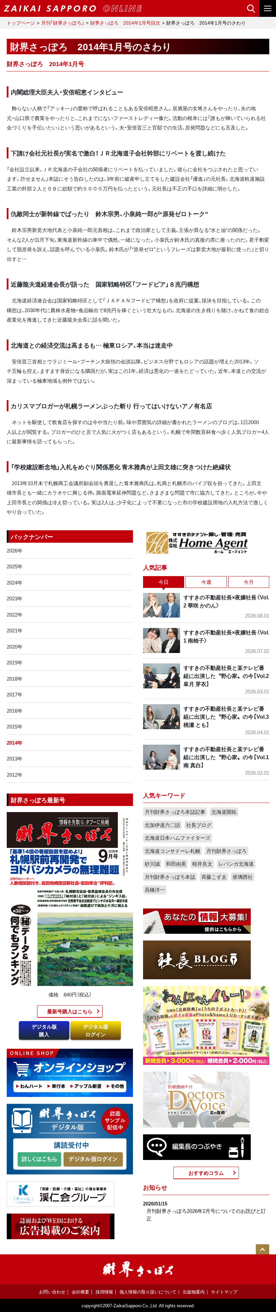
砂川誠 (152, 863)
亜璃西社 (243, 877)
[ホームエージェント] (197, 542)
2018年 (15, 678)
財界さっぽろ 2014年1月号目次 (125, 22)
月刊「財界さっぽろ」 (62, 22)
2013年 (15, 758)
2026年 (15, 550)
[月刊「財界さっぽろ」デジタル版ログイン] (93, 1159)
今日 (164, 582)
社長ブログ (198, 825)
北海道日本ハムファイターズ (177, 837)
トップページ (21, 22)
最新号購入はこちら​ (70, 1011)
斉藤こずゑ (214, 877)
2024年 (15, 582)
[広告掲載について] (60, 1225)
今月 (249, 582)
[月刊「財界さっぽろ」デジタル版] (39, 1159)
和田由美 (176, 863)
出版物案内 (194, 1291)
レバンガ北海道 (236, 863)
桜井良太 (202, 863)
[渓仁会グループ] (60, 1193)
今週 (206, 582)
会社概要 (80, 1291)
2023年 (15, 598)
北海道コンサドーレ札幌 (172, 851)
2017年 (15, 694)
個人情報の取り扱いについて (147, 1291)
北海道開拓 (224, 811)
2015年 (15, 726)
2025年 (15, 566)
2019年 (15, 662)
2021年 (15, 630)
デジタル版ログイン (95, 1030)
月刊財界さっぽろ (226, 851)
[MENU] (267, 8)
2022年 (15, 614)
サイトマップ (224, 1291)
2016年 (15, 710)
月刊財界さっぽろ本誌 (170, 877)
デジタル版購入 (44, 1030)
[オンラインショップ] (70, 1072)
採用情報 (104, 1291)
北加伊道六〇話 (162, 825)
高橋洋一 (155, 889)
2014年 (15, 742)
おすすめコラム (206, 1172)
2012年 (15, 774)
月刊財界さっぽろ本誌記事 (175, 811)
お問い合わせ (52, 1291)
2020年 (15, 646)
